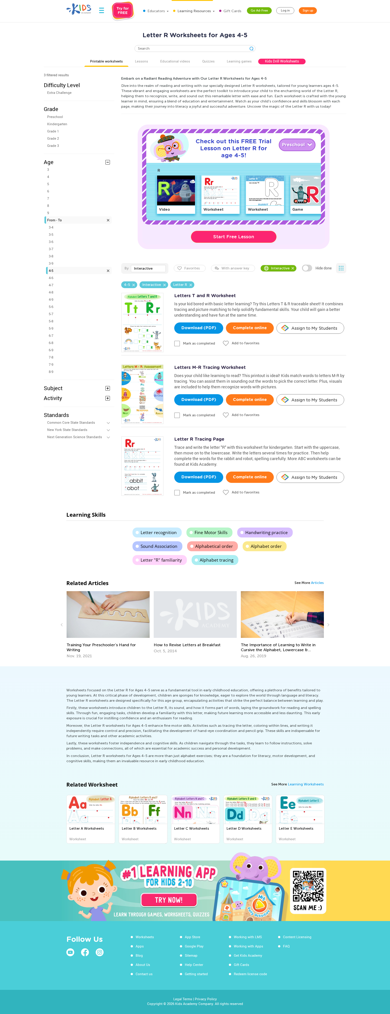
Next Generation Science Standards (74, 437)
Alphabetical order (214, 546)
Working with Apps (248, 946)
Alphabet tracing (216, 560)
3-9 (51, 263)
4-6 (51, 277)
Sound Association (159, 546)
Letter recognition (159, 532)
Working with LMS (248, 937)
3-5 (51, 234)
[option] (108, 622)
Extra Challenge (59, 92)
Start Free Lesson (233, 236)
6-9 (51, 350)
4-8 (51, 292)
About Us (143, 964)
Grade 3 (53, 145)
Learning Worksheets (306, 784)
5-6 (51, 306)
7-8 (51, 357)
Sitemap (191, 955)
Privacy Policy (206, 999)
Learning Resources (193, 11)
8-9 (51, 371)
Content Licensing (297, 937)
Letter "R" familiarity (161, 560)
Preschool (55, 116)
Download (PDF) (198, 328)
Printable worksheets (106, 61)
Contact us (144, 974)
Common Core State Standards (71, 422)
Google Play (194, 946)
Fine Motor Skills (211, 532)
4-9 (51, 299)
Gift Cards (232, 11)
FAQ (286, 946)
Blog (139, 955)
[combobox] (148, 268)
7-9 (51, 364)
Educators (155, 11)
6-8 (51, 342)
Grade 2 (53, 138)
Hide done (324, 268)
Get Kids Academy (248, 955)
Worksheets (145, 937)
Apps (140, 946)
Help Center (194, 964)
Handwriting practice (266, 532)
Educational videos (175, 61)
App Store (192, 937)
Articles (317, 583)
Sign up (308, 10)
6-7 (51, 335)
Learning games (239, 61)
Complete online (250, 328)
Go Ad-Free (259, 10)
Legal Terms (182, 999)
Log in (285, 10)
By (126, 268)
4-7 (51, 285)
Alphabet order (266, 546)
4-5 (51, 270)
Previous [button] (62, 625)
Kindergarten (57, 124)
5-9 (51, 328)
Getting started (196, 974)
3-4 (51, 227)
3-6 (51, 241)
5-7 (51, 314)
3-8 (51, 256)
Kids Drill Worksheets (282, 61)
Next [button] (327, 625)
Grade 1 (53, 131)
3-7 (51, 249)
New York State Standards (67, 429)
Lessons (141, 61)
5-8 (51, 321)
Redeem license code (250, 974)
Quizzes (208, 61)
